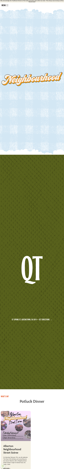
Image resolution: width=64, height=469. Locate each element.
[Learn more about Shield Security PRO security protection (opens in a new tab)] (2, 466)
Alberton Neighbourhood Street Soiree (12, 449)
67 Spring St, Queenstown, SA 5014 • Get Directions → (32, 319)
